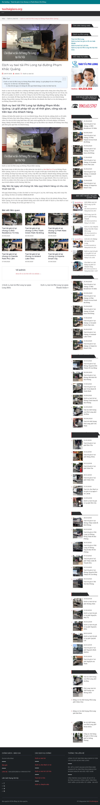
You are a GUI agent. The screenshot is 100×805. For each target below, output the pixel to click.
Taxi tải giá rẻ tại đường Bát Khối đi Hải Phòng (90, 377)
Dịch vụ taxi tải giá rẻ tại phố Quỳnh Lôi (90, 638)
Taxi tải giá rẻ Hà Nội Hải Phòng (90, 583)
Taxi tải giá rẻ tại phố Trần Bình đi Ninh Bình (90, 389)
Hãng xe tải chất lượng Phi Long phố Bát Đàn (84, 712)
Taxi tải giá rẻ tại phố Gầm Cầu (90, 467)
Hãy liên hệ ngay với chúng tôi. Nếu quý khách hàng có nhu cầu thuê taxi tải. (32, 86)
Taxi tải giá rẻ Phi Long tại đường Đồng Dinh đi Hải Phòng (90, 535)
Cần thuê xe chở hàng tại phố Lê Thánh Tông (90, 265)
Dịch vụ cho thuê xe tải (43, 765)
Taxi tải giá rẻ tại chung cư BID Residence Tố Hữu (10, 230)
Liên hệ (4, 771)
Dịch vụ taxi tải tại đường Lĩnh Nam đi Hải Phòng (91, 400)
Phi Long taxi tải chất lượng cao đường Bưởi (90, 690)
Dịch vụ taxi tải (28, 74)
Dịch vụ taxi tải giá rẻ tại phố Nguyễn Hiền (90, 627)
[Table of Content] (64, 78)
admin (17, 74)
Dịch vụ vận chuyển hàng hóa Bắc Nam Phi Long (91, 229)
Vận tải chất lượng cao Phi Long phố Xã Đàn (90, 412)
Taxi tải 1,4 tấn (40, 778)
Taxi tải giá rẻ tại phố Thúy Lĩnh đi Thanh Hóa (90, 561)
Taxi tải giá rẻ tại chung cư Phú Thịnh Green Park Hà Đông (34, 230)
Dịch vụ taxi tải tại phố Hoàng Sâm (90, 603)
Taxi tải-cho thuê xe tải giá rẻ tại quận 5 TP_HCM (91, 491)
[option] (35, 2)
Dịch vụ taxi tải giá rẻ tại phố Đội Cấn (90, 502)
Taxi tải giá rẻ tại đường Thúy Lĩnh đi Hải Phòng (91, 523)
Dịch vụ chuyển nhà (42, 784)
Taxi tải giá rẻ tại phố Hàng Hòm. (90, 456)
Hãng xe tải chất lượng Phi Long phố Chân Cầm (84, 701)
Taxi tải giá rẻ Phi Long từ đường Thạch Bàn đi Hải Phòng (90, 548)
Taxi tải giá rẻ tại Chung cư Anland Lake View (33, 256)
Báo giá (4, 765)
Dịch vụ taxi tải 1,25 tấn (43, 771)
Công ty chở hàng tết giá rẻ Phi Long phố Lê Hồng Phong (90, 737)
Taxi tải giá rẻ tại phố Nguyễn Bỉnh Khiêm (90, 650)
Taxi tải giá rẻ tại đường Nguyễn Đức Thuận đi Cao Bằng (90, 366)
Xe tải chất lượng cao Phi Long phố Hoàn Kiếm (90, 724)
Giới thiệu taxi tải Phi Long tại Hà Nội (90, 204)
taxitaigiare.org (12, 9)
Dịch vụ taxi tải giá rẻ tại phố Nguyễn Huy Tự (90, 615)
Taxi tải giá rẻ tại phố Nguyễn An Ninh (90, 661)
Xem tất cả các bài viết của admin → (28, 274)
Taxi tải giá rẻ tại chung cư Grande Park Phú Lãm (29, 2)
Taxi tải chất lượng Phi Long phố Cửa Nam (90, 423)
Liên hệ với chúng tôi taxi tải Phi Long (90, 241)
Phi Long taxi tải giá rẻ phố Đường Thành (90, 217)
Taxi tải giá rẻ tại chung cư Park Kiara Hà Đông (57, 230)
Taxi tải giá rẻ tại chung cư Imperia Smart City (56, 256)
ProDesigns (93, 801)
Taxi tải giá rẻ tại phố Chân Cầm (90, 479)
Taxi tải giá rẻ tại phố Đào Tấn (90, 444)
